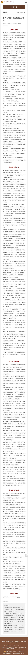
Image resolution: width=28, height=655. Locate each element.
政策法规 (21, 12)
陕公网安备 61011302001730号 (12, 651)
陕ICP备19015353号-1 (10, 641)
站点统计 (20, 651)
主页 (18, 12)
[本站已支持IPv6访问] (23, 651)
